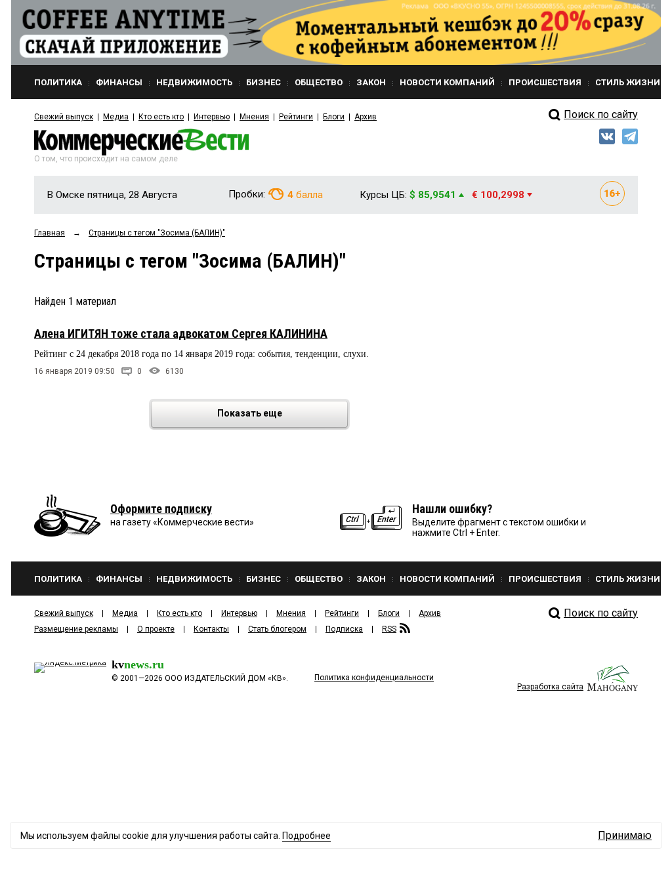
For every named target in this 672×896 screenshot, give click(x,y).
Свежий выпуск (63, 116)
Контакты (211, 629)
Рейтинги (296, 116)
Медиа (116, 116)
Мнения (254, 116)
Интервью (212, 116)
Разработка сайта (550, 686)
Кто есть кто (161, 116)
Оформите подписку (161, 509)
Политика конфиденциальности (374, 677)
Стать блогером (277, 629)
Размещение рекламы (76, 629)
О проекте (156, 629)
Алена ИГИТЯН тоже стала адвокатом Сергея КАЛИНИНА (180, 333)
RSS (389, 629)
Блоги (334, 116)
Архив (365, 116)
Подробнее (306, 835)
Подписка (344, 629)
